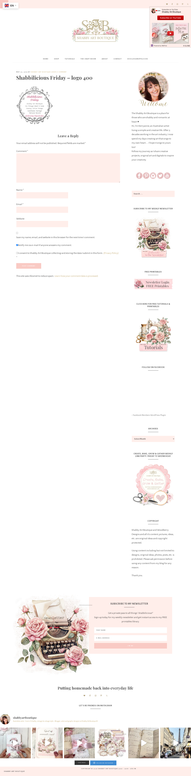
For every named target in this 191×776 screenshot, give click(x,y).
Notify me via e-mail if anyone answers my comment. (45, 245)
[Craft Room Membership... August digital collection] (111, 743)
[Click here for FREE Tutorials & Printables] (153, 333)
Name (20, 190)
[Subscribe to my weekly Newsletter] (153, 258)
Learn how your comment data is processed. (76, 276)
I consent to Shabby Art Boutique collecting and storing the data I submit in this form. (67, 255)
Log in (133, 768)
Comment (22, 151)
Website (20, 218)
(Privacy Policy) (111, 253)
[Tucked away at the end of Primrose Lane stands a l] (79, 743)
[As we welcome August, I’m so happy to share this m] (47, 743)
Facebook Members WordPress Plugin (149, 415)
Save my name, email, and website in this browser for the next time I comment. (55, 237)
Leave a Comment (59, 72)
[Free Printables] (153, 284)
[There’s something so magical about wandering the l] (175, 743)
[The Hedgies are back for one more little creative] (15, 743)
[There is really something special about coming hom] (143, 743)
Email (20, 204)
